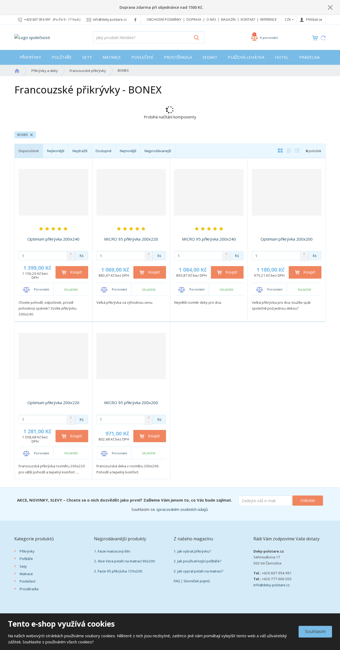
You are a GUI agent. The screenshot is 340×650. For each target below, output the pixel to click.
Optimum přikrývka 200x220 (53, 402)
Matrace (112, 57)
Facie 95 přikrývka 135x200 (120, 571)
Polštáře (62, 57)
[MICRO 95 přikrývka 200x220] (131, 192)
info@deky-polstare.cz (271, 585)
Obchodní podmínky (164, 19)
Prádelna (309, 57)
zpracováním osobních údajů (182, 509)
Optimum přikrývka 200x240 (53, 239)
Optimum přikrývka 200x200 (287, 239)
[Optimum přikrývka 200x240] (53, 192)
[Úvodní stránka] (32, 37)
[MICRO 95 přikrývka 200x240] (209, 192)
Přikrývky (30, 57)
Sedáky (209, 57)
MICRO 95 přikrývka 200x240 (209, 239)
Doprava (193, 19)
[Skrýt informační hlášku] (330, 7)
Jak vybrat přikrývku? (194, 551)
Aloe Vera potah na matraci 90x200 (126, 561)
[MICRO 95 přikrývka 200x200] (131, 356)
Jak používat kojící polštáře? (199, 561)
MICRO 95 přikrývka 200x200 (131, 402)
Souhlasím (315, 631)
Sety (87, 57)
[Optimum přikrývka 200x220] (53, 356)
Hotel (281, 57)
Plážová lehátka (246, 57)
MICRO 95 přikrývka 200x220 (131, 239)
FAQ (177, 581)
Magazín (228, 19)
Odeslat (307, 500)
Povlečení (142, 57)
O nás (211, 19)
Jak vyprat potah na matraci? (200, 571)
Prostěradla (178, 57)
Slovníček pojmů (197, 581)
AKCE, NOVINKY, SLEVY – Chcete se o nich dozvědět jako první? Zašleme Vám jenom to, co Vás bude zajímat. (124, 500)
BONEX (23, 134)
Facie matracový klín (114, 551)
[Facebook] (135, 19)
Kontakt (248, 19)
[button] (288, 19)
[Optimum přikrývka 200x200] (286, 192)
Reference (268, 19)
